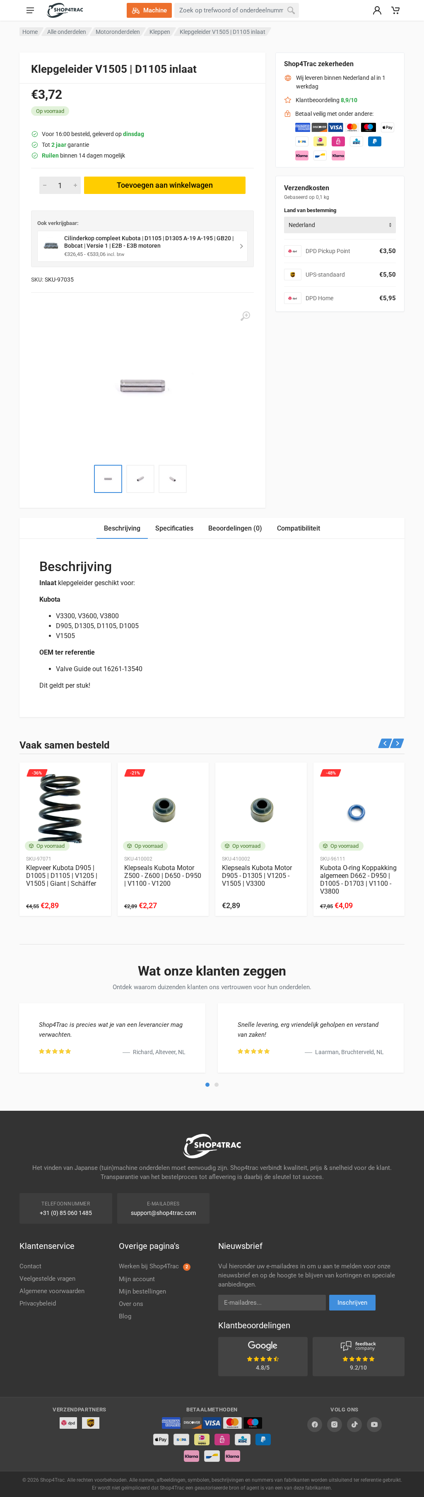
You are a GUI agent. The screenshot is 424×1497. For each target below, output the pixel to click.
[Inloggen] (377, 10)
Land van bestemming (310, 210)
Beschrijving (122, 528)
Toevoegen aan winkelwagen (165, 185)
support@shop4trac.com (163, 1213)
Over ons (131, 1304)
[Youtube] (374, 1424)
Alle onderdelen (66, 32)
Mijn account (137, 1279)
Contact (30, 1266)
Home (30, 32)
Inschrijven (352, 1302)
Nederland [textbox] (302, 225)
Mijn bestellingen (142, 1291)
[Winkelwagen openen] (395, 10)
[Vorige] (385, 743)
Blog (125, 1316)
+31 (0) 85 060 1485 (66, 1213)
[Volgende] (397, 743)
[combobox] (340, 225)
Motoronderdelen (118, 32)
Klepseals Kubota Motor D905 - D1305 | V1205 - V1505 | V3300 (257, 875)
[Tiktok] (354, 1424)
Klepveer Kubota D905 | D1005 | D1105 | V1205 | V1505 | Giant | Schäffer (61, 875)
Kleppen (159, 32)
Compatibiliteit (298, 528)
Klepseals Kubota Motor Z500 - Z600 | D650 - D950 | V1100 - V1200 (162, 875)
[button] (207, 1084)
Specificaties (174, 528)
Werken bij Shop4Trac (153, 1266)
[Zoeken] (291, 10)
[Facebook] (314, 1424)
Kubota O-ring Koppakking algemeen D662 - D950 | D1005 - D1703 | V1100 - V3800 (358, 879)
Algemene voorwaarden (51, 1291)
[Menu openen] (30, 10)
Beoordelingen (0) (235, 528)
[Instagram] (334, 1424)
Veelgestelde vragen (47, 1278)
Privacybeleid (37, 1303)
